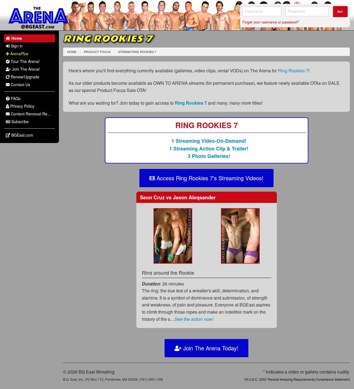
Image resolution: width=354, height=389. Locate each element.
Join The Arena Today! (209, 348)
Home (71, 51)
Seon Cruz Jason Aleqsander (178, 197)
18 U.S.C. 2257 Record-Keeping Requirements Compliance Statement (297, 379)
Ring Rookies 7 (293, 70)
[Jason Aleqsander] (240, 235)
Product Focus (97, 51)
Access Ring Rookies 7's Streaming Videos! (209, 178)
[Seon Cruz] (173, 235)
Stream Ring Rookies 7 (137, 51)
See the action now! (194, 319)
